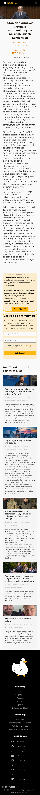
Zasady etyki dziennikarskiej (20, 723)
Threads (21, 765)
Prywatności (11, 348)
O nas (20, 691)
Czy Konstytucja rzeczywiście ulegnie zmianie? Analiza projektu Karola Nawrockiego (19, 578)
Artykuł (9, 400)
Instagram (21, 746)
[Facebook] (12, 742)
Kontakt (20, 701)
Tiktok (21, 751)
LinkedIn (21, 760)
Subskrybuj (20, 353)
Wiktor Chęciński (12, 397)
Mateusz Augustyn (13, 624)
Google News (21, 779)
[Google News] (12, 779)
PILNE (24, 45)
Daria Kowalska (12, 446)
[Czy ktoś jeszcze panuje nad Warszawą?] (20, 432)
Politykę (28, 346)
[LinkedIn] (12, 760)
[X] (12, 774)
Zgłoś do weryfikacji (20, 708)
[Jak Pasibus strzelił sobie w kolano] (20, 610)
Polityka (26, 400)
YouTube (21, 756)
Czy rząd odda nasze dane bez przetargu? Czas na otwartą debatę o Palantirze (19, 391)
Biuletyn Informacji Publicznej (20, 729)
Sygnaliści (20, 705)
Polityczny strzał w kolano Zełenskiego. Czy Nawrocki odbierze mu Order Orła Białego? (18, 515)
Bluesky (22, 770)
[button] (36, 3)
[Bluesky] (12, 770)
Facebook (21, 742)
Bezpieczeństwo (18, 43)
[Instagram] (12, 746)
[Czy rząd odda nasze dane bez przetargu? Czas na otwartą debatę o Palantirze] (20, 380)
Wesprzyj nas (20, 695)
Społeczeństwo (23, 449)
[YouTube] (12, 756)
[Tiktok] (12, 751)
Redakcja (20, 719)
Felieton (9, 449)
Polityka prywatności (20, 726)
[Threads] (12, 765)
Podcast (20, 698)
